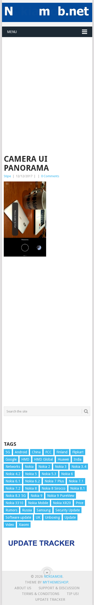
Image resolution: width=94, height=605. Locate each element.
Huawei (63, 459)
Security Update (67, 510)
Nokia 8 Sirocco (53, 488)
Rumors (11, 510)
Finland (61, 452)
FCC (48, 452)
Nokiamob (53, 576)
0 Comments (50, 176)
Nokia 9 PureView (60, 496)
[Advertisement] (47, 84)
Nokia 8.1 (77, 488)
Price (79, 503)
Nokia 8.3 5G (16, 496)
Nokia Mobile (38, 503)
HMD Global (43, 459)
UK (38, 517)
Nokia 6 (67, 474)
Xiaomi (24, 525)
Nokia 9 (36, 496)
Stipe (7, 176)
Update (70, 517)
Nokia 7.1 (76, 481)
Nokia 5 (31, 474)
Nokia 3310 (14, 503)
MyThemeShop (55, 582)
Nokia (29, 467)
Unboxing (52, 517)
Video (10, 525)
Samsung (44, 510)
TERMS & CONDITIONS (40, 594)
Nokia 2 (44, 467)
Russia (27, 510)
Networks (13, 467)
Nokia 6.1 (13, 481)
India (77, 459)
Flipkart (77, 452)
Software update (18, 517)
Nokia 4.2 (13, 474)
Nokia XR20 (62, 503)
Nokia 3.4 (78, 467)
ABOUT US (23, 588)
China (36, 452)
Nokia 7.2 (13, 488)
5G (8, 452)
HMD (25, 459)
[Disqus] (47, 333)
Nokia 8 (31, 488)
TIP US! (73, 594)
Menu (12, 32)
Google (11, 459)
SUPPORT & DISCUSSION (59, 588)
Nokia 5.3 (49, 474)
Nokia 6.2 (32, 481)
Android (21, 452)
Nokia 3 (61, 467)
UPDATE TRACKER (50, 599)
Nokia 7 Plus (54, 481)
